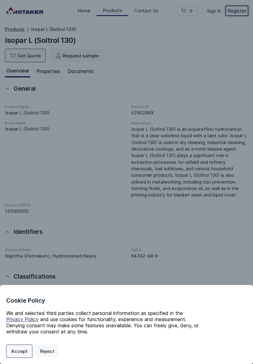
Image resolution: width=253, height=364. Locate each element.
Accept (19, 351)
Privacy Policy (22, 319)
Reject (47, 351)
